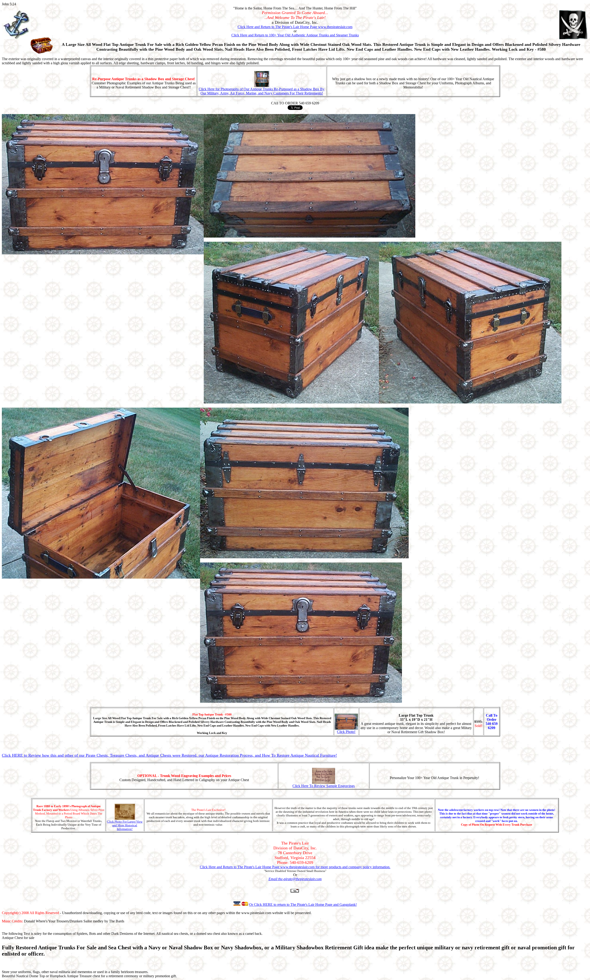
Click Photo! (346, 732)
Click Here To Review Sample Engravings (323, 786)
